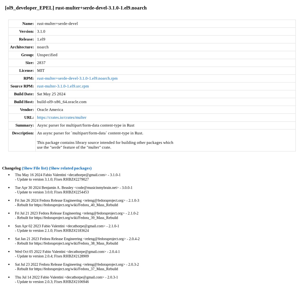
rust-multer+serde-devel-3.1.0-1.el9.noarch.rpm (77, 78)
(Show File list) (35, 168)
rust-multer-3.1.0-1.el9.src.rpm (63, 86)
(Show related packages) (70, 168)
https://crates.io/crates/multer (61, 117)
